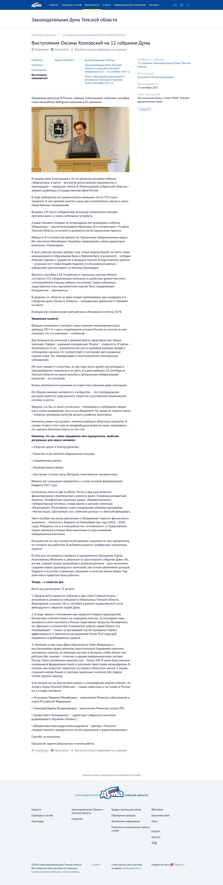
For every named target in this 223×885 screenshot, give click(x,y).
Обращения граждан (123, 815)
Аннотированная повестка (100, 60)
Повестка (37, 60)
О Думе (107, 4)
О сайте (96, 864)
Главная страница (36, 5)
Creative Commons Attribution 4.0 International (55, 871)
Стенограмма (39, 69)
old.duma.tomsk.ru (132, 868)
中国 (154, 843)
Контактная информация (126, 821)
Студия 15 (179, 864)
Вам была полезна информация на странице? (101, 49)
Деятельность (92, 4)
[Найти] (188, 5)
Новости (53, 4)
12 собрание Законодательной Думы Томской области (93, 34)
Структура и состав (71, 4)
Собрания (77, 818)
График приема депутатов (126, 809)
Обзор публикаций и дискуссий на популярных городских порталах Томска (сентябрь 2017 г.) (104, 80)
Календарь (38, 821)
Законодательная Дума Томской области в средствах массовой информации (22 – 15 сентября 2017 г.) (107, 68)
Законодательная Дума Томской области (74, 19)
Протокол (37, 65)
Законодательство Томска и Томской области (87, 811)
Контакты (154, 4)
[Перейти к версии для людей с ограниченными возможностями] (175, 5)
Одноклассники (160, 815)
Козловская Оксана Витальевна (156, 77)
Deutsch (155, 837)
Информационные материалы (130, 4)
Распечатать (61, 49)
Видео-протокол (64, 60)
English (155, 831)
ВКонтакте (157, 809)
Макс (154, 821)
